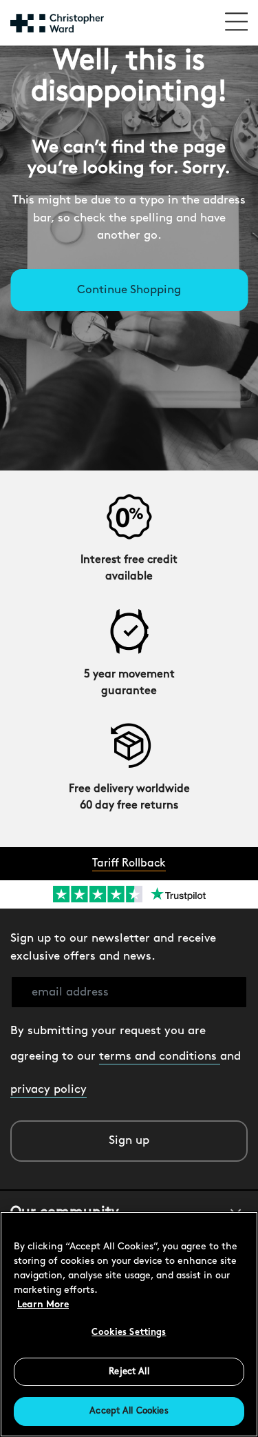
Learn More (43, 1305)
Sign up (129, 1141)
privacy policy (48, 1090)
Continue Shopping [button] (129, 290)
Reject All (129, 1371)
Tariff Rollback (129, 863)
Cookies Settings (129, 1332)
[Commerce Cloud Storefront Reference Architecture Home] (57, 22)
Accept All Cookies (128, 1411)
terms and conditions (159, 1056)
